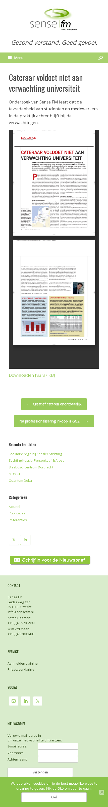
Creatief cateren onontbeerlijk (54, 404)
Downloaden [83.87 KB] (32, 375)
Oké (54, 797)
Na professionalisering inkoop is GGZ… (54, 421)
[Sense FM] (54, 18)
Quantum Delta (20, 480)
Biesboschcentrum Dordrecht (31, 467)
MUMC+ (14, 473)
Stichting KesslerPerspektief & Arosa (37, 460)
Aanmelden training (22, 663)
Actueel (14, 506)
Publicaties (17, 513)
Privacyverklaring (21, 669)
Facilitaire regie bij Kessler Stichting (35, 454)
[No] (101, 792)
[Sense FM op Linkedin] (25, 540)
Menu (18, 57)
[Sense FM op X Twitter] (14, 540)
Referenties (18, 520)
